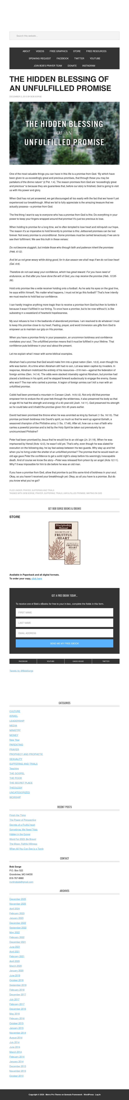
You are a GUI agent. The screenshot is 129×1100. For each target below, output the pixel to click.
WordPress (89, 1094)
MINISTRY (15, 730)
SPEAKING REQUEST (40, 58)
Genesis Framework (73, 1094)
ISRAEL (13, 715)
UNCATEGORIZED (19, 792)
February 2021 (16, 956)
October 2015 (16, 1023)
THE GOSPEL (17, 773)
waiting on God (94, 493)
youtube (50, 661)
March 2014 (15, 1051)
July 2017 (14, 999)
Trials (59, 493)
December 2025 (17, 899)
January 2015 (16, 1028)
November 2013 (17, 1070)
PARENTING (16, 744)
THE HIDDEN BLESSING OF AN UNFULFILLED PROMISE (60, 83)
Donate (72, 65)
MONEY (13, 735)
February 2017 (16, 1004)
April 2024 (14, 908)
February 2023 (16, 913)
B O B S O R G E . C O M (64, 17)
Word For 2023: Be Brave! (22, 839)
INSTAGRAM (88, 65)
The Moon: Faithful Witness (23, 843)
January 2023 (16, 918)
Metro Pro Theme (53, 1094)
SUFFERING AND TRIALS (43, 490)
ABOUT (26, 51)
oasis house (78, 661)
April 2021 (14, 951)
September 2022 (17, 927)
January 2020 (16, 970)
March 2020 (15, 965)
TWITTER (79, 58)
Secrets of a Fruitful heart (22, 824)
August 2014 (15, 1037)
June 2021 (14, 946)
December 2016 (17, 1008)
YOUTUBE (95, 58)
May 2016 (14, 1013)
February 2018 (16, 989)
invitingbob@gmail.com (21, 881)
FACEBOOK (63, 58)
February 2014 (16, 1056)
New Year (14, 739)
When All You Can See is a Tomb (26, 848)
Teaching (14, 768)
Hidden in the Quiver (19, 834)
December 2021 (17, 941)
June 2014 (14, 1047)
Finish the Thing (17, 815)
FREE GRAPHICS (58, 51)
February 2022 (16, 937)
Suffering (49, 493)
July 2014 (14, 1042)
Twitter (105, 661)
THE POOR (15, 778)
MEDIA (13, 725)
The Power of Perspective (22, 819)
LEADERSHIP (16, 720)
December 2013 (17, 1066)
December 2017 (17, 994)
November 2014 (17, 1032)
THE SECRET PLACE (21, 782)
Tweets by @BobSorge (21, 670)
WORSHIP (15, 797)
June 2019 (14, 975)
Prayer (39, 493)
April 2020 (14, 961)
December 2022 (17, 922)
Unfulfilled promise (74, 493)
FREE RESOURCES (96, 51)
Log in (98, 1094)
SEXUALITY (15, 759)
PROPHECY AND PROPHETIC (26, 754)
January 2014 (16, 1061)
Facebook (23, 661)
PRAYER (27, 490)
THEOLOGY (15, 787)
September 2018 (17, 985)
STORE (77, 51)
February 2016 (16, 1018)
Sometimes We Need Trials (23, 829)
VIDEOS (40, 51)
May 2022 (14, 932)
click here (36, 578)
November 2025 (17, 903)
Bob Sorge (28, 493)
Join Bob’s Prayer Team (48, 65)
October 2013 (16, 1075)
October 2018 (16, 980)
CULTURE (14, 711)
